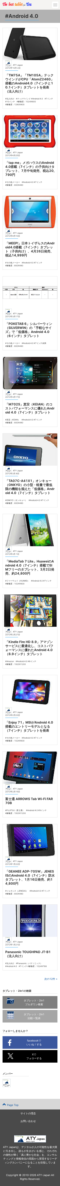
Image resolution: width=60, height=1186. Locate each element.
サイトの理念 (28, 1113)
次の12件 (49, 978)
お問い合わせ (28, 1121)
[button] (55, 5)
